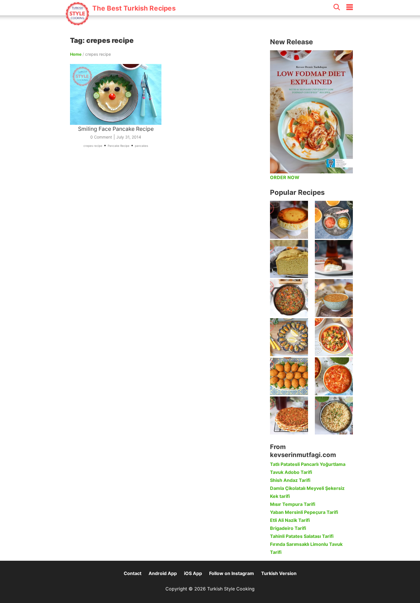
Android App (163, 573)
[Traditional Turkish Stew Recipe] (334, 337)
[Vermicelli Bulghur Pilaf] (334, 415)
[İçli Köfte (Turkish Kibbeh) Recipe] (289, 376)
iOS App (193, 573)
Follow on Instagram (231, 573)
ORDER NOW (284, 177)
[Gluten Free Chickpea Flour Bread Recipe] (289, 259)
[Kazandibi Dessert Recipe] (334, 259)
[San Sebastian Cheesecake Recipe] (289, 220)
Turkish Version (279, 573)
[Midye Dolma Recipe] (289, 337)
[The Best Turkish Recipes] (120, 23)
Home (75, 54)
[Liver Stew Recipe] (289, 298)
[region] (167, 218)
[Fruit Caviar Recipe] (334, 220)
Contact (132, 573)
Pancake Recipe (118, 145)
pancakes (141, 145)
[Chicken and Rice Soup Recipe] (334, 376)
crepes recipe (92, 145)
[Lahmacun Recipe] (289, 415)
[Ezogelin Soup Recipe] (334, 298)
